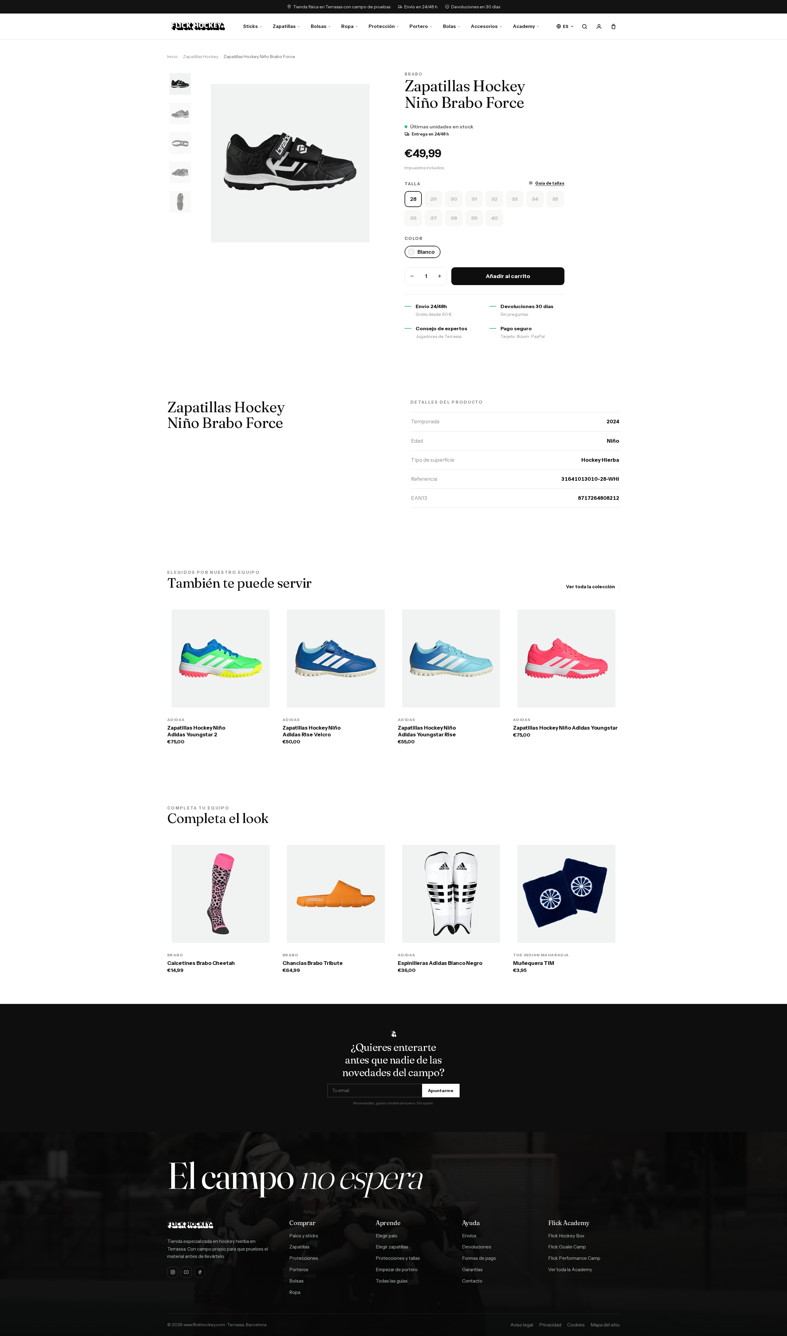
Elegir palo (386, 1236)
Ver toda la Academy (570, 1269)
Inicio (172, 56)
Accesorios (484, 26)
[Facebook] (199, 1272)
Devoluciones (476, 1247)
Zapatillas (284, 26)
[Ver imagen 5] (180, 202)
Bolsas (318, 26)
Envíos (469, 1236)
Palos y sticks (303, 1236)
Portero (418, 26)
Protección (382, 26)
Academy (524, 26)
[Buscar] (584, 26)
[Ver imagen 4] (180, 172)
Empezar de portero (397, 1269)
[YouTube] (186, 1272)
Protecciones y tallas (398, 1258)
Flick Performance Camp (574, 1258)
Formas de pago (479, 1258)
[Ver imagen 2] (180, 113)
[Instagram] (172, 1272)
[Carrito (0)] (613, 26)
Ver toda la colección (590, 587)
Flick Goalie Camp (567, 1247)
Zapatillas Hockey (200, 56)
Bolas (449, 26)
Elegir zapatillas (392, 1247)
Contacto (472, 1281)
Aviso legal (521, 1325)
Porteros (298, 1269)
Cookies (576, 1325)
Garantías (472, 1269)
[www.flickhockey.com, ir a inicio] (198, 26)
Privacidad (550, 1325)
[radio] (413, 199)
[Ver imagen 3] (180, 143)
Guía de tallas (549, 183)
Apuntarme (440, 1090)
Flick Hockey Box (566, 1236)
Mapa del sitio (605, 1325)
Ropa (347, 26)
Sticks (250, 26)
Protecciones (303, 1258)
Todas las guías (392, 1281)
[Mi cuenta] (598, 26)
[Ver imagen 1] (180, 84)
